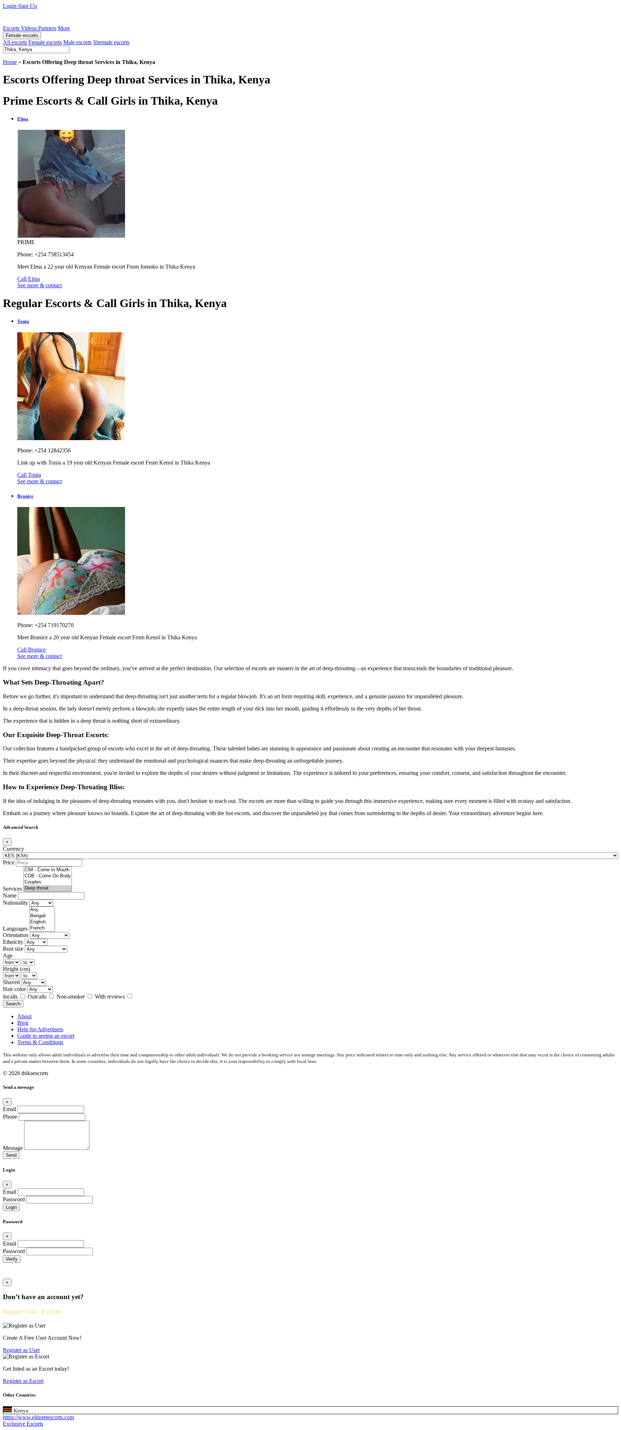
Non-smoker (71, 996)
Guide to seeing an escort (45, 1036)
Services (12, 889)
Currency (13, 849)
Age (8, 955)
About (24, 1016)
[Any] (42, 910)
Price (8, 862)
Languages (15, 929)
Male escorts (77, 42)
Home (10, 62)
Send (11, 1155)
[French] (42, 928)
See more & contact (39, 285)
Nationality (15, 903)
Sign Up (27, 6)
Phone (10, 1117)
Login (10, 6)
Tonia (23, 321)
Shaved (11, 982)
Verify (12, 1259)
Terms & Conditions (40, 1042)
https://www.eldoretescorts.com (38, 1417)
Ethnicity (13, 942)
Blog (22, 1023)
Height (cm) (16, 969)
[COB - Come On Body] (48, 876)
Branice (25, 496)
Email (9, 1109)
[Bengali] (42, 916)
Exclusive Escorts (23, 1424)
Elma (22, 119)
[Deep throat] (48, 888)
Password (14, 1199)
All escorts (15, 42)
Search (13, 1003)
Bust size (13, 949)
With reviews (110, 996)
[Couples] (48, 882)
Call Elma (28, 279)
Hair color (14, 989)
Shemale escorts (111, 42)
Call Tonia (29, 475)
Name (10, 895)
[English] (42, 922)
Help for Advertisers (40, 1029)
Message (13, 1148)
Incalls (11, 996)
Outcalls (38, 996)
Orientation (15, 935)
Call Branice (31, 650)
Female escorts (22, 35)
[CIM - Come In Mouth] (48, 870)
